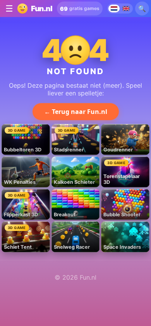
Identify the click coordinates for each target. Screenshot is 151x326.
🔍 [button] (142, 8)
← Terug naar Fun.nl (75, 111)
